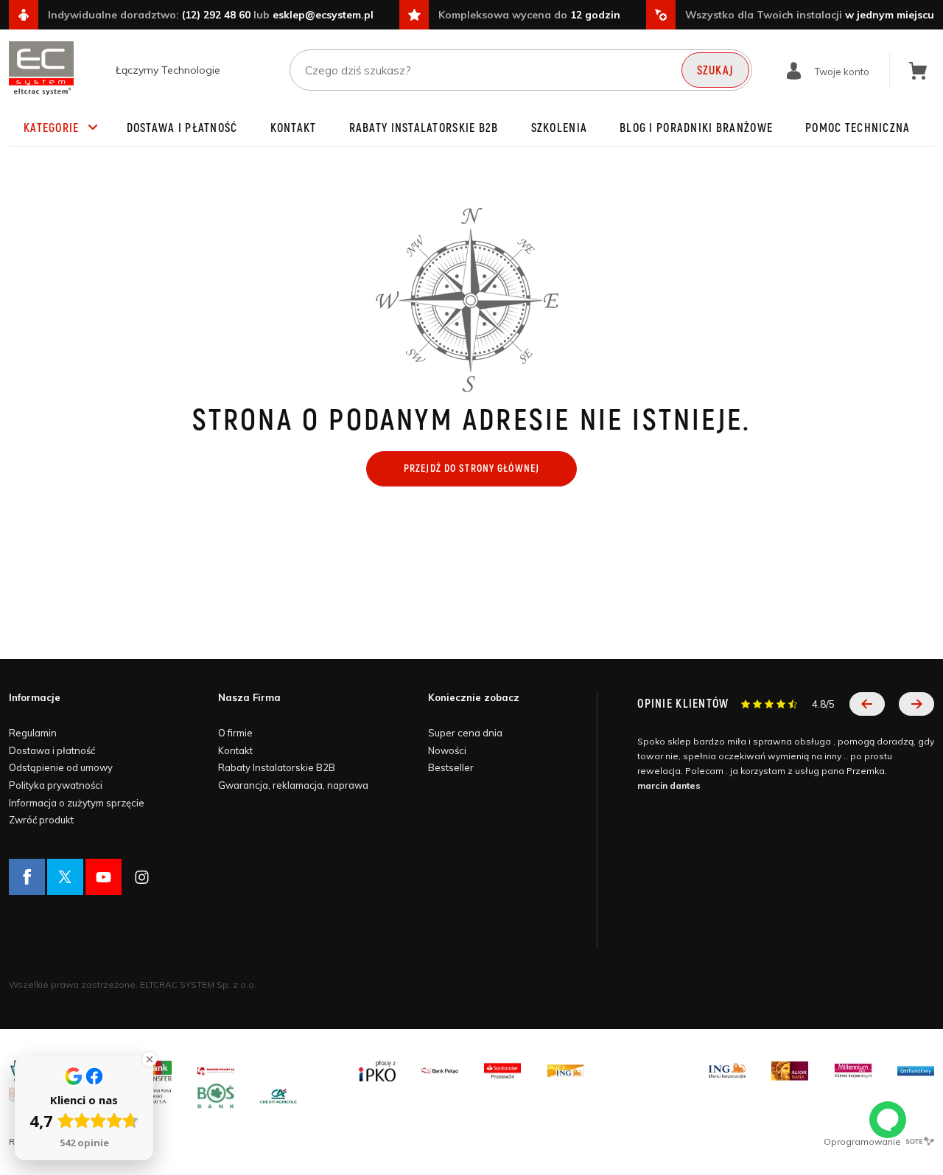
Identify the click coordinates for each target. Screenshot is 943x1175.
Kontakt (293, 128)
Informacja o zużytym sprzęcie (76, 803)
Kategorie (52, 128)
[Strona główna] (41, 68)
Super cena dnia (465, 733)
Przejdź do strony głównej (471, 468)
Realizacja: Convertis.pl (59, 1141)
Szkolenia (559, 128)
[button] (867, 704)
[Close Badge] (149, 1059)
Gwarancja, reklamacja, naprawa (293, 785)
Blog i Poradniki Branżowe (696, 128)
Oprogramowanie (863, 1141)
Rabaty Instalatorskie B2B (424, 128)
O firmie (235, 733)
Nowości (447, 750)
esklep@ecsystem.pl (323, 14)
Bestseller (451, 767)
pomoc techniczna (857, 128)
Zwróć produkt (41, 820)
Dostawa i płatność (182, 128)
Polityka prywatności (55, 785)
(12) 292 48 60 (216, 14)
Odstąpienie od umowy (61, 767)
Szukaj (716, 70)
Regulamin (33, 733)
